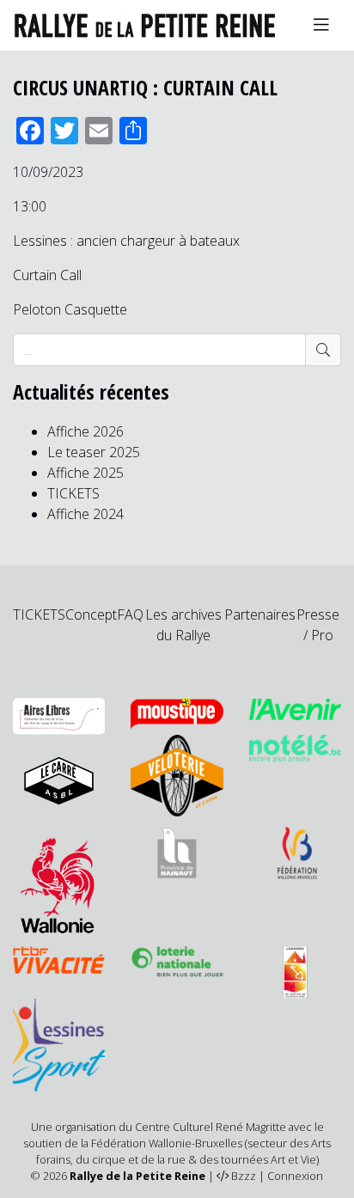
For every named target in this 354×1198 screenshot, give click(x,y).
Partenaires (260, 614)
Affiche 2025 (85, 472)
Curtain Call (47, 275)
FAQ (130, 614)
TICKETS (73, 493)
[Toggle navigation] (321, 25)
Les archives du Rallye (183, 625)
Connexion (295, 1175)
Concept (91, 614)
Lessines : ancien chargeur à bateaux (126, 240)
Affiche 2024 (85, 513)
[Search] (323, 349)
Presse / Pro (317, 625)
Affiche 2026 (85, 431)
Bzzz (243, 1175)
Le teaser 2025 (93, 452)
